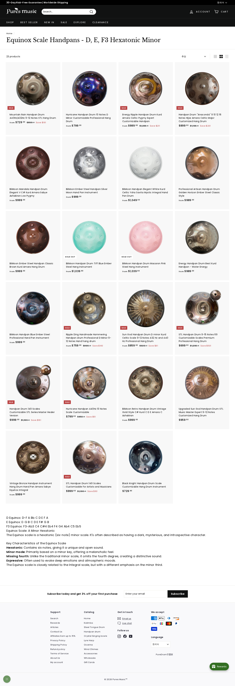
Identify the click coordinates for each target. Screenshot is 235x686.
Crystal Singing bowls (95, 635)
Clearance (100, 22)
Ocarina (88, 644)
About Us (55, 658)
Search (54, 618)
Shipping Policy (58, 644)
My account (56, 662)
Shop (10, 22)
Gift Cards (89, 662)
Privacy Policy (57, 640)
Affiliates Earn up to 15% (63, 635)
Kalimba (88, 622)
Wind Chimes (91, 649)
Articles (54, 627)
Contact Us (56, 631)
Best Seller (29, 22)
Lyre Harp (89, 640)
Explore (80, 22)
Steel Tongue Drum (94, 627)
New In (49, 22)
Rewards (55, 622)
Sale (64, 22)
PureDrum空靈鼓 (164, 654)
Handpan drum (92, 631)
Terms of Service (59, 653)
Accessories (91, 653)
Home (9, 33)
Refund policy (57, 649)
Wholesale (90, 658)
